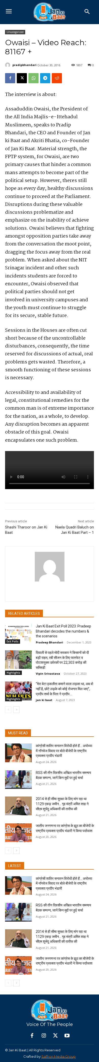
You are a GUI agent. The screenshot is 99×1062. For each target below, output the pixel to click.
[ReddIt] (57, 78)
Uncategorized (15, 32)
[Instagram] (43, 1035)
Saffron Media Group (58, 1056)
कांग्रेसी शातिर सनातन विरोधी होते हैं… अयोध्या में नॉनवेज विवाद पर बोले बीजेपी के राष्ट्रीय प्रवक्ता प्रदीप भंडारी (64, 751)
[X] (22, 78)
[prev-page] (8, 709)
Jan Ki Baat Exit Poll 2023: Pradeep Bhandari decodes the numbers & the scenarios (63, 631)
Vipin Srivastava (48, 673)
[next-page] (16, 709)
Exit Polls (13, 641)
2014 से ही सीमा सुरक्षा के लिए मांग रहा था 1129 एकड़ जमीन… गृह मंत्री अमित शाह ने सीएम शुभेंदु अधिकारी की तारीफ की (62, 804)
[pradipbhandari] (8, 65)
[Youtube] (67, 1035)
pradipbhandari (24, 65)
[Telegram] (45, 78)
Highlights (13, 672)
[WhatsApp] (33, 78)
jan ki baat (44, 700)
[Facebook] (10, 78)
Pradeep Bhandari (49, 642)
